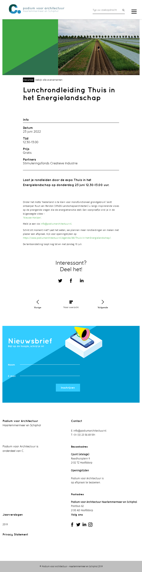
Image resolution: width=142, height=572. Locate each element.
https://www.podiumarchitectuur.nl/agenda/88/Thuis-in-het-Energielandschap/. (67, 238)
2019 (5, 524)
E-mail (11, 376)
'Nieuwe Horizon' (32, 218)
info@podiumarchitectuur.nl (56, 224)
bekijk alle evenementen (49, 80)
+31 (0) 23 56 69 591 (84, 435)
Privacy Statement (15, 534)
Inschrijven (68, 387)
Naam (11, 364)
